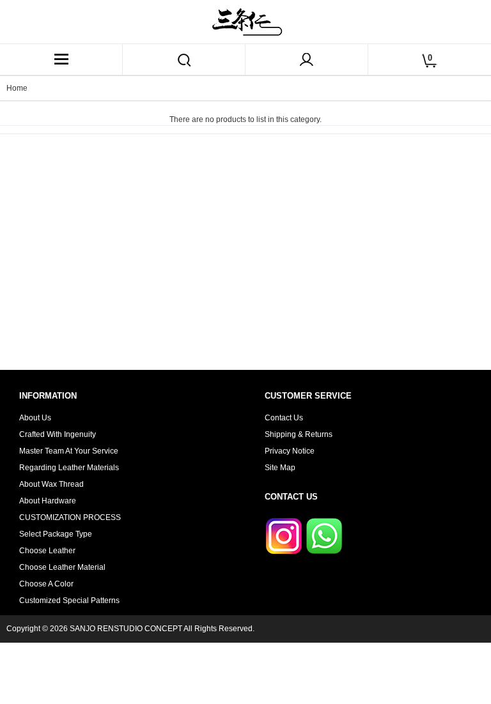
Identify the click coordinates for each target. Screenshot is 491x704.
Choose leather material (62, 567)
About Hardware (47, 500)
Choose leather (47, 550)
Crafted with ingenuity (57, 434)
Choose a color (46, 583)
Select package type (55, 534)
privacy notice (290, 451)
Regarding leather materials (69, 467)
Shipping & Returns (298, 434)
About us (35, 417)
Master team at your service (68, 451)
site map (280, 467)
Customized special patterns (69, 600)
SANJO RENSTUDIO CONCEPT (126, 628)
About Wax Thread (51, 484)
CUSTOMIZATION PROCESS (70, 517)
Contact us (284, 417)
